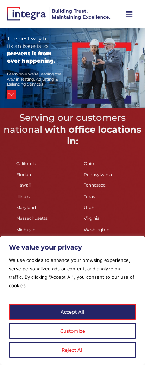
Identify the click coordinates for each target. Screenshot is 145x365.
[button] (129, 13)
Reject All (73, 350)
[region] (72, 300)
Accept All (72, 312)
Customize (72, 331)
